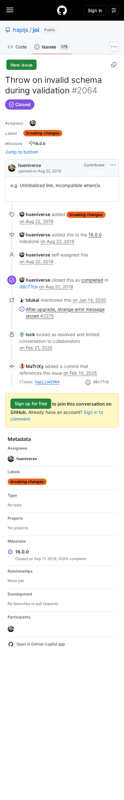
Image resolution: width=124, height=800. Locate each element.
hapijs (20, 29)
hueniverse (29, 165)
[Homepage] (62, 10)
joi (36, 29)
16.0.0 (95, 234)
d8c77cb (28, 286)
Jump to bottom (21, 152)
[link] (34, 214)
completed (92, 280)
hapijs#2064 (47, 382)
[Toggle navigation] (10, 10)
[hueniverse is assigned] (33, 123)
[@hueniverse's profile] (12, 167)
